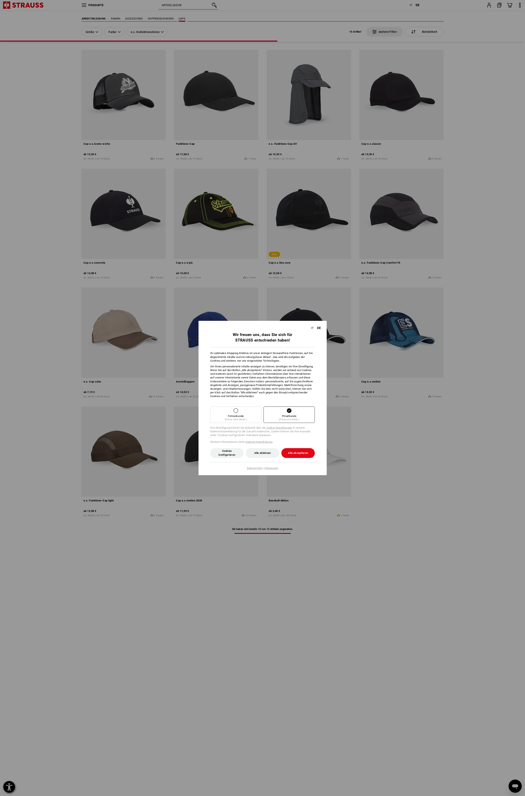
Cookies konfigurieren (227, 452)
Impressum (271, 468)
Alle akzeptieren (298, 452)
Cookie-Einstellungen (279, 427)
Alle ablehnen (262, 452)
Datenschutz (254, 468)
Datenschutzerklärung (259, 441)
